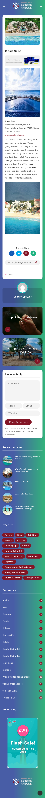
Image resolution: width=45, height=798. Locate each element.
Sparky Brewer (23, 296)
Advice (8, 535)
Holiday (21, 540)
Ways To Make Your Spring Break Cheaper (26, 470)
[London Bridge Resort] (7, 498)
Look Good (33, 556)
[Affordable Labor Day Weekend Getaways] (7, 510)
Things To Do (32, 578)
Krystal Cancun (21, 481)
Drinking (32, 535)
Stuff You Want (12, 578)
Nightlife (9, 562)
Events (8, 540)
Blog (19, 535)
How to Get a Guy (13, 556)
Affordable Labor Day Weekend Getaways (24, 507)
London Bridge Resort (24, 494)
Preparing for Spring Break (18, 567)
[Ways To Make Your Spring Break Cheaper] (7, 473)
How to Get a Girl (13, 551)
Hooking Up (10, 545)
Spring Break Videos (15, 572)
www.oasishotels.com (14, 135)
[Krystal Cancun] (7, 485)
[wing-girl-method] (22, 65)
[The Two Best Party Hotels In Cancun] (7, 460)
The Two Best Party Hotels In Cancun (27, 458)
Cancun (11, 274)
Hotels (25, 545)
